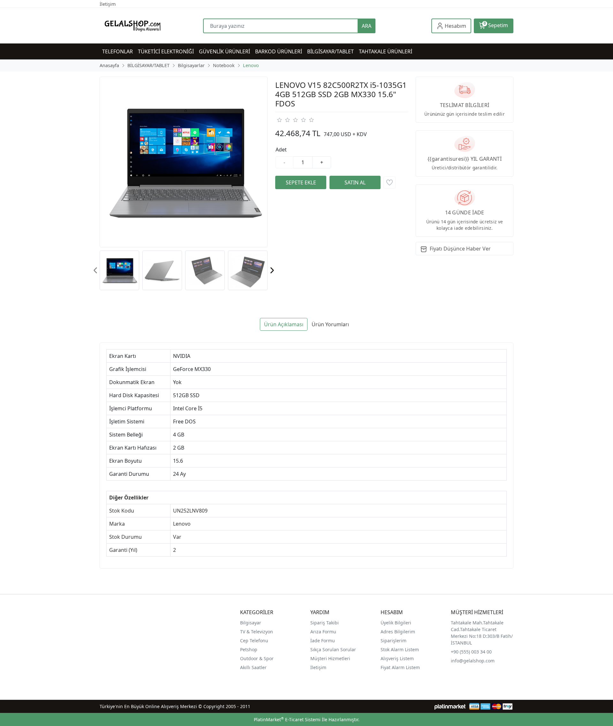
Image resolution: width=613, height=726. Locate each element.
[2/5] (283, 120)
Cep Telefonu (254, 640)
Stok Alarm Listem (400, 649)
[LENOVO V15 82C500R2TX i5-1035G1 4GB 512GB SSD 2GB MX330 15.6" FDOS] (183, 162)
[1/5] (279, 120)
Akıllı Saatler (253, 667)
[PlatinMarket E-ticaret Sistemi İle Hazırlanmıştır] (450, 706)
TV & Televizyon (256, 632)
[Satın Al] (355, 182)
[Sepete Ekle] (300, 182)
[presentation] (95, 270)
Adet (281, 149)
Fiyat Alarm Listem (400, 667)
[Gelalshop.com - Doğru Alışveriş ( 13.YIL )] (151, 26)
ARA (366, 25)
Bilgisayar (250, 623)
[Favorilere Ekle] (389, 182)
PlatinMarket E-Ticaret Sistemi (287, 719)
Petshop (248, 649)
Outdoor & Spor (257, 658)
